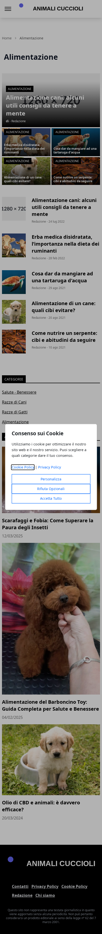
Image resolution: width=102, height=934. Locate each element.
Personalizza (51, 479)
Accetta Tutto (51, 498)
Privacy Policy (49, 467)
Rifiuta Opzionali (51, 489)
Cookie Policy (23, 467)
